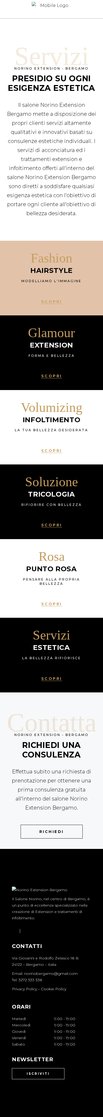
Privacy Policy (24, 989)
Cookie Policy (53, 989)
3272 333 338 (30, 980)
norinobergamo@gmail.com (51, 973)
